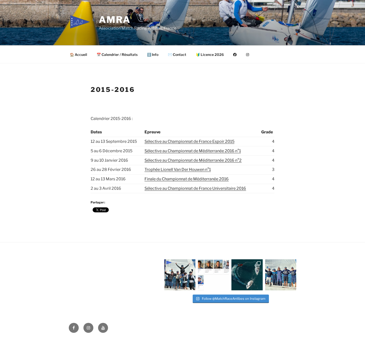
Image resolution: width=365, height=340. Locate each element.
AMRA (115, 19)
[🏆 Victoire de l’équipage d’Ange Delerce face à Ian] (280, 274)
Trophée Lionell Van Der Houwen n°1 (178, 169)
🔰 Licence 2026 (210, 54)
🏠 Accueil (78, 54)
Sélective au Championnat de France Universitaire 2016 (195, 188)
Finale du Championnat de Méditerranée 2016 (187, 179)
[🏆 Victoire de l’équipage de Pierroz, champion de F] (179, 274)
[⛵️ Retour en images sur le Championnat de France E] (246, 274)
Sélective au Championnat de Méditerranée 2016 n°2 (193, 160)
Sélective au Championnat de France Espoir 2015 (189, 141)
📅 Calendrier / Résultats (117, 54)
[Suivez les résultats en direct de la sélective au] (213, 274)
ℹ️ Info (152, 54)
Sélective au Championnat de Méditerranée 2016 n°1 (193, 151)
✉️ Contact (177, 54)
